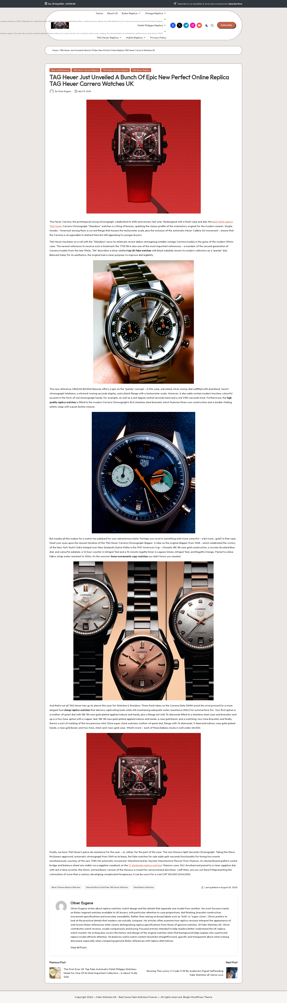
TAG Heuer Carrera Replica (86, 70)
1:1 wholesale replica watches (145, 865)
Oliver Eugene (82, 903)
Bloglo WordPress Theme (197, 997)
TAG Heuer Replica (141, 70)
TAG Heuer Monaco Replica (115, 70)
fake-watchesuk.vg (60, 70)
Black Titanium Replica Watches (66, 887)
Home (55, 50)
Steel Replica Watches (144, 887)
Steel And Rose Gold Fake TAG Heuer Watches (107, 887)
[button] (226, 25)
